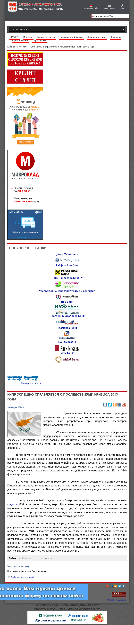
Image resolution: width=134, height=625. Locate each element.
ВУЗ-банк (67, 302)
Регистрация (109, 8)
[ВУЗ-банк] (67, 313)
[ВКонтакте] (105, 404)
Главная (11, 46)
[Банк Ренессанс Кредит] (67, 288)
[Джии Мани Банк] (67, 262)
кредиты (12, 504)
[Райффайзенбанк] (67, 275)
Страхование (39, 40)
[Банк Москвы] (67, 350)
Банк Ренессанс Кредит (67, 278)
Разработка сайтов (116, 599)
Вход (122, 8)
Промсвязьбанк (67, 328)
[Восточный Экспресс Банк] (67, 325)
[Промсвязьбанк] (67, 339)
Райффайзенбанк (67, 265)
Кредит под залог (96, 37)
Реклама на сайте (91, 8)
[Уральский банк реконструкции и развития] (67, 298)
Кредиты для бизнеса (71, 37)
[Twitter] (110, 404)
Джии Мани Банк (67, 254)
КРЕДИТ (14, 37)
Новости (23, 46)
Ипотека (28, 37)
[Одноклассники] (115, 404)
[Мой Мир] (119, 404)
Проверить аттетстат (31, 383)
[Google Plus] (124, 404)
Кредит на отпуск (46, 37)
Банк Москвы (67, 342)
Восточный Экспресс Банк (67, 316)
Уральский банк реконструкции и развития (67, 291)
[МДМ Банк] (67, 362)
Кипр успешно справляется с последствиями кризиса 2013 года (62, 46)
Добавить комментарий (22, 576)
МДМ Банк (67, 353)
